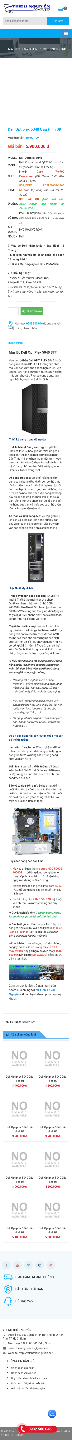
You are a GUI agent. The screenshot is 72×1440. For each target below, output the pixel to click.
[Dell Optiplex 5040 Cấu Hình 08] (52, 1210)
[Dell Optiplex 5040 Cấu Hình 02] (52, 1058)
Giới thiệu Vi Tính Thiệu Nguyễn (28, 1388)
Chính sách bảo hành (22, 1367)
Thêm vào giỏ (34, 311)
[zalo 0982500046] (52, 1413)
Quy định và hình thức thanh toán (29, 1378)
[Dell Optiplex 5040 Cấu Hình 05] (19, 1159)
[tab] (14, 343)
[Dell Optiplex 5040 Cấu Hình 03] (19, 1109)
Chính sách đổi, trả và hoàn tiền (28, 1383)
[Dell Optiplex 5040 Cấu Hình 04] (52, 1109)
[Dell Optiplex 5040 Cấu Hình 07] (19, 1210)
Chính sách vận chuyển (23, 1373)
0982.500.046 (39, 1429)
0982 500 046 (34, 323)
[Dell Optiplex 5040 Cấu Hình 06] (52, 1159)
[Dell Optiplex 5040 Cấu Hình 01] (19, 1058)
